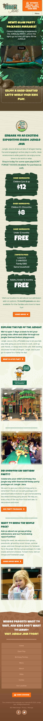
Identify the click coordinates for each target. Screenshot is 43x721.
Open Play (21, 651)
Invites (21, 680)
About (21, 669)
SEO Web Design (15, 707)
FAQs (22, 674)
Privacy (24, 707)
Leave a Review (21, 695)
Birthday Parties (21, 657)
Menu (21, 663)
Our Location (21, 686)
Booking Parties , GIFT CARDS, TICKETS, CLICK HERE (32, 6)
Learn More (20, 314)
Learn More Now (11, 562)
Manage (30, 707)
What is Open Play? (12, 359)
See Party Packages (12, 509)
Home (21, 646)
